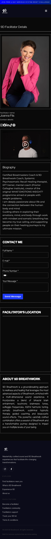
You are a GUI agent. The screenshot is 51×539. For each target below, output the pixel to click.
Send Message (13, 296)
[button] (25, 144)
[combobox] (5, 275)
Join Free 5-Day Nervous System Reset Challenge (25, 2)
